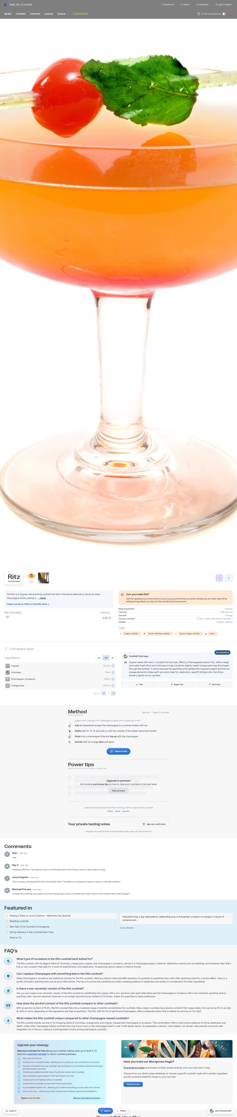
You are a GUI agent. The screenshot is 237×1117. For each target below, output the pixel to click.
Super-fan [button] (178, 684)
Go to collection (127, 928)
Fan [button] (141, 684)
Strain (117, 811)
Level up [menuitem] (48, 13)
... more (42, 598)
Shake (110, 811)
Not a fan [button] (216, 684)
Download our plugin (134, 1067)
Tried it (123, 1111)
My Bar (170, 599)
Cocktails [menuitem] (21, 13)
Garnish (125, 811)
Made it (107, 1111)
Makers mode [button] (121, 751)
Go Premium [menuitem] (81, 13)
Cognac (15, 665)
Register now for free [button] (30, 1098)
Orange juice (17, 685)
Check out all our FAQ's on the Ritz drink (27, 604)
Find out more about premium (86, 1098)
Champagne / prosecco (23, 679)
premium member (37, 1054)
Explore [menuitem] (61, 13)
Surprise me (168, 4)
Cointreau (16, 672)
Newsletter (203, 4)
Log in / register (225, 4)
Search (186, 4)
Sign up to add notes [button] (156, 824)
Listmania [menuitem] (35, 13)
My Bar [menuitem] (8, 13)
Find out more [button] (118, 791)
